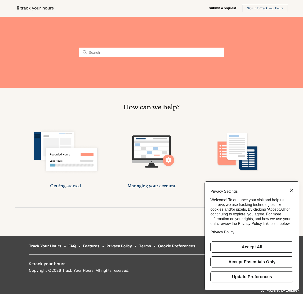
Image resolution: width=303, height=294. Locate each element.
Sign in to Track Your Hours (265, 8)
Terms (145, 246)
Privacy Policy (119, 246)
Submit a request (222, 8)
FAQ (72, 246)
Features (91, 246)
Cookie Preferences (176, 246)
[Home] (35, 8)
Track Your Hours (45, 246)
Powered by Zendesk (283, 290)
